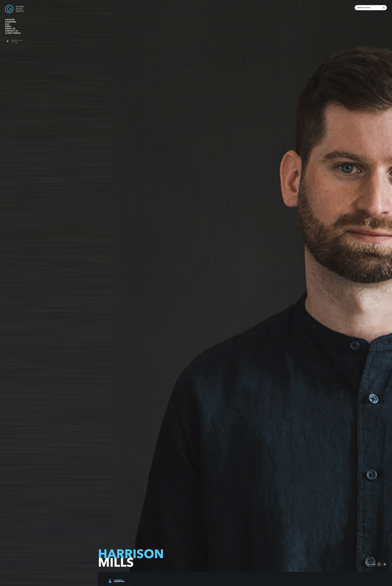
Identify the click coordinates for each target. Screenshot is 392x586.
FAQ (7, 24)
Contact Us (11, 31)
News (8, 26)
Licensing (10, 22)
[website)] (373, 564)
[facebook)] (368, 564)
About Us (10, 28)
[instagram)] (379, 564)
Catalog (10, 19)
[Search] (384, 7)
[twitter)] (384, 564)
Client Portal (13, 33)
